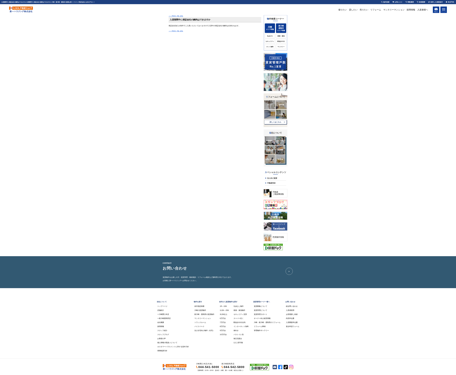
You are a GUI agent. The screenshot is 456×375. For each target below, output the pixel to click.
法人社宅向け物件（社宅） (204, 330)
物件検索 (386, 2)
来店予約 (451, 2)
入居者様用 (290, 310)
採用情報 (411, 10)
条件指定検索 (199, 306)
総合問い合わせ (292, 306)
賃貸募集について (260, 306)
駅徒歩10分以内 (239, 322)
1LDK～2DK (224, 310)
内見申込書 (290, 318)
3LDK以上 (223, 314)
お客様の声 (269, 150)
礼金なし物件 (239, 306)
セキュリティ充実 (240, 314)
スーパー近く (239, 318)
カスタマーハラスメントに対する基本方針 (173, 347)
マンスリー (281, 47)
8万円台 (223, 326)
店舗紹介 (160, 310)
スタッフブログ (163, 334)
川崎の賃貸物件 (200, 310)
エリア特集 (270, 28)
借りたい (342, 10)
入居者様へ (422, 10)
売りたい (364, 10)
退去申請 (280, 159)
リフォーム (375, 10)
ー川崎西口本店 (163, 314)
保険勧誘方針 (162, 351)
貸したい (353, 10)
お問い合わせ (270, 159)
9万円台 (223, 330)
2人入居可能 (238, 343)
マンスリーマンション (394, 10)
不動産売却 (271, 183)
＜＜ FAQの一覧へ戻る (176, 16)
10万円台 (223, 334)
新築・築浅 (281, 36)
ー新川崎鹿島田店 (164, 318)
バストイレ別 (239, 334)
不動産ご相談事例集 (278, 193)
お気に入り (398, 2)
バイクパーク (199, 326)
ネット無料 (269, 47)
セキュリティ (270, 41)
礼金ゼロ (270, 36)
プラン (270, 114)
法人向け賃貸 (272, 178)
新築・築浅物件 (239, 310)
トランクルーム (200, 322)
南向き (236, 330)
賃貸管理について (260, 310)
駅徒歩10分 (281, 41)
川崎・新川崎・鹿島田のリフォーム (267, 322)
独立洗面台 (238, 338)
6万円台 (223, 318)
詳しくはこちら (275, 122)
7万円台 (223, 322)
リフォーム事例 (260, 326)
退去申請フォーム (292, 326)
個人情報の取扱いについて (167, 343)
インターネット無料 (241, 326)
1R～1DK (223, 306)
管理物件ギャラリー (261, 330)
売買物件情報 (278, 237)
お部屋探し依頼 (292, 314)
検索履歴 (422, 2)
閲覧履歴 (411, 2)
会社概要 (280, 150)
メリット (270, 105)
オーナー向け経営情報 (262, 318)
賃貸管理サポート (260, 314)
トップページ (162, 306)
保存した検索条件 (436, 2)
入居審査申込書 (292, 322)
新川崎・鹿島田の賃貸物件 (204, 314)
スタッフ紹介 (280, 141)
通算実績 (281, 105)
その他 (281, 114)
